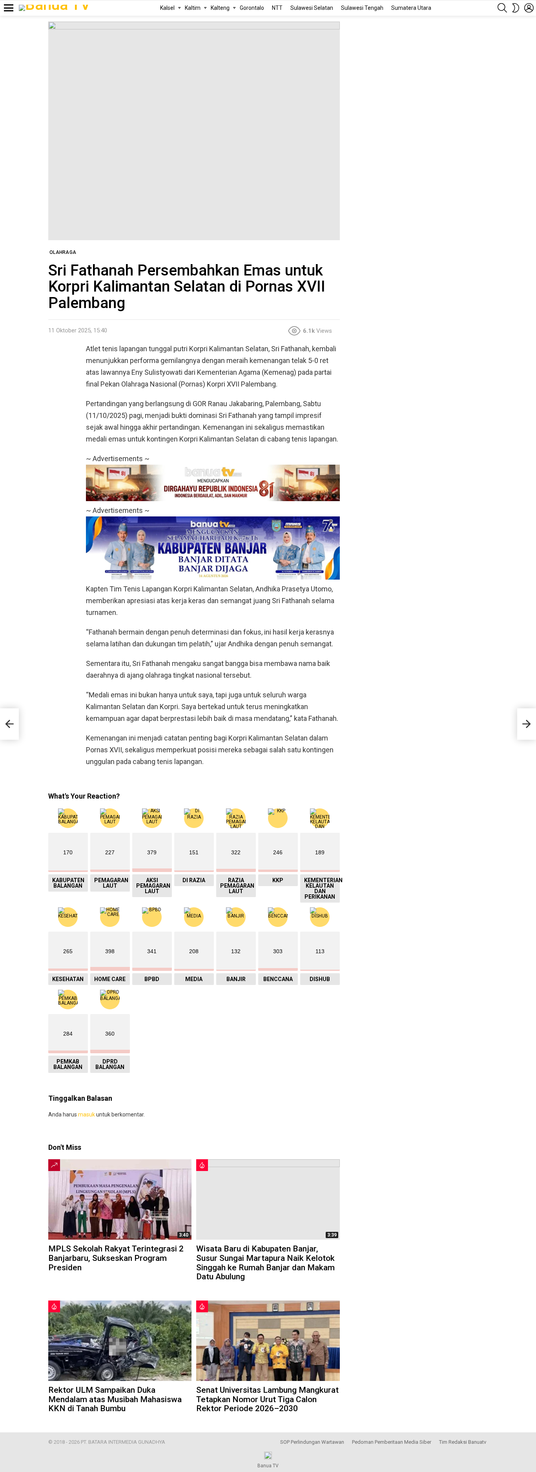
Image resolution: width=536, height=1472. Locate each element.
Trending (54, 1165)
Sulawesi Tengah (362, 8)
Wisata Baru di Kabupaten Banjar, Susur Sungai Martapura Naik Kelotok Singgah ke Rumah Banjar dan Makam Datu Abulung (265, 1262)
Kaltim (193, 8)
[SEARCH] (502, 8)
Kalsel (167, 8)
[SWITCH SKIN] (515, 8)
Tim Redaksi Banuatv (462, 1442)
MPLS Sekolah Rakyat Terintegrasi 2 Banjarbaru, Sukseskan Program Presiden (116, 1258)
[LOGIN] (529, 8)
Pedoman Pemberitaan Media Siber (391, 1442)
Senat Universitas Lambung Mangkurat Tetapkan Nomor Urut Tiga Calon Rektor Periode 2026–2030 (267, 1399)
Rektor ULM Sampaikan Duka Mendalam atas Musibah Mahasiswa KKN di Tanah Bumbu (115, 1399)
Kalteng (220, 8)
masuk (86, 1114)
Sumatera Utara (411, 8)
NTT (277, 8)
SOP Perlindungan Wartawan (312, 1442)
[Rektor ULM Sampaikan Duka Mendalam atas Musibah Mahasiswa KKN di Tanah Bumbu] (119, 1341)
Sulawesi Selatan (311, 8)
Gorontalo (252, 8)
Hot (202, 1165)
